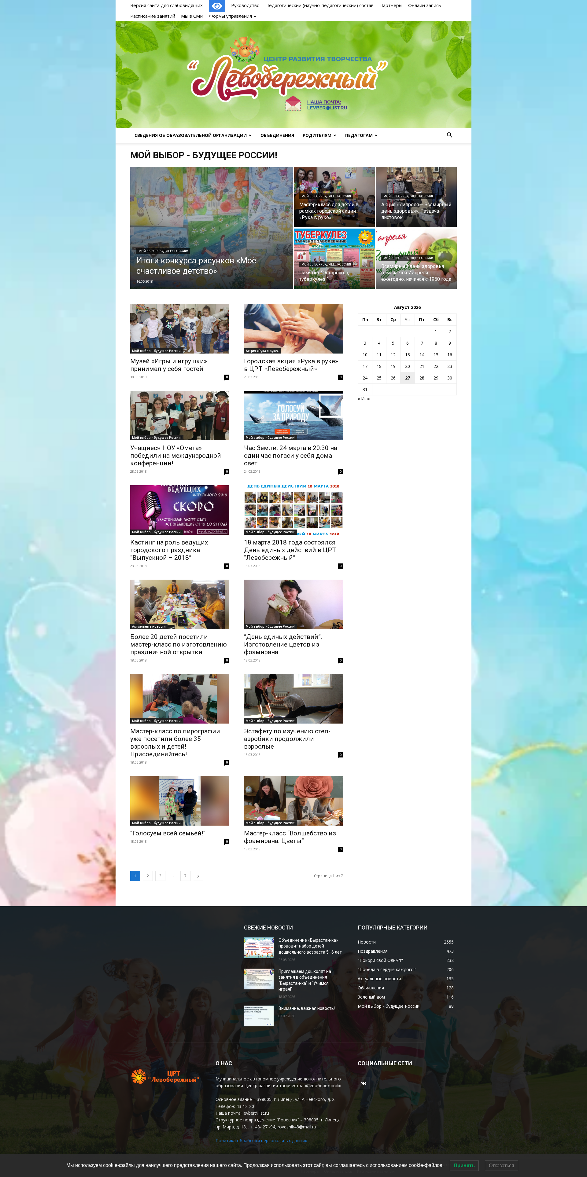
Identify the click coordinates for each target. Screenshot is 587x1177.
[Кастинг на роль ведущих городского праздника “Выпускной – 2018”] (179, 510)
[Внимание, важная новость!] (259, 1016)
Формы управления (230, 16)
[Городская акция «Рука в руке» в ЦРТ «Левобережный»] (293, 329)
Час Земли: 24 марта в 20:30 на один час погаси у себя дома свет (290, 455)
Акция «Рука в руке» (262, 351)
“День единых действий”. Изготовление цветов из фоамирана (283, 644)
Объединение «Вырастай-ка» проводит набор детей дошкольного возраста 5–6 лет (310, 946)
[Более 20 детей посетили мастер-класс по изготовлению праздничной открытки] (179, 604)
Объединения (277, 135)
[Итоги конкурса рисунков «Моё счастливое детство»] (211, 228)
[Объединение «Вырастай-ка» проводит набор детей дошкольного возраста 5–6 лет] (259, 947)
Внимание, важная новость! (307, 1008)
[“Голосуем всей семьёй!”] (179, 801)
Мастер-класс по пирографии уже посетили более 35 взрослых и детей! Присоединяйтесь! (175, 743)
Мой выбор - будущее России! (163, 251)
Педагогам (359, 135)
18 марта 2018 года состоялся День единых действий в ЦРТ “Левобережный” (290, 550)
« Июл (364, 399)
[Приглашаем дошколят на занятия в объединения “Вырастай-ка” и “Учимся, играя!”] (259, 979)
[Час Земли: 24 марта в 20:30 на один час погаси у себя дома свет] (293, 415)
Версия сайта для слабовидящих (167, 5)
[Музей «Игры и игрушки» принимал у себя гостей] (179, 329)
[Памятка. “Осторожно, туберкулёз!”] (334, 259)
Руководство (245, 5)
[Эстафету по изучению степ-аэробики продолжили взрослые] (293, 699)
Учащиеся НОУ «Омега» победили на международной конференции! (175, 455)
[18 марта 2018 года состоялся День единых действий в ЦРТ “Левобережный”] (293, 510)
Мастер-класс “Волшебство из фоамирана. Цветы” (290, 837)
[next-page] (198, 876)
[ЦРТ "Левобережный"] (293, 74)
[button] (449, 136)
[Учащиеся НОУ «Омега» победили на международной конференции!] (179, 415)
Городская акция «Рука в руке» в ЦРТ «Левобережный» (291, 365)
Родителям (317, 135)
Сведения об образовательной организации (191, 135)
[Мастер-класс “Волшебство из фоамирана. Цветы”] (293, 801)
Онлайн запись (424, 5)
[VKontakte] (364, 1083)
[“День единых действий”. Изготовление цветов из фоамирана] (293, 604)
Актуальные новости (149, 626)
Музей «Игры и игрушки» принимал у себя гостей (168, 365)
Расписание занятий (152, 16)
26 (393, 378)
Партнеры (390, 5)
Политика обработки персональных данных (261, 1140)
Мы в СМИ (192, 16)
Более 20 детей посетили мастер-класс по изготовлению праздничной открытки (178, 644)
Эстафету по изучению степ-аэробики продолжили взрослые (287, 739)
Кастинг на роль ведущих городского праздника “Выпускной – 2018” (169, 550)
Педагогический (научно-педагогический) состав (319, 5)
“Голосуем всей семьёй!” (167, 833)
